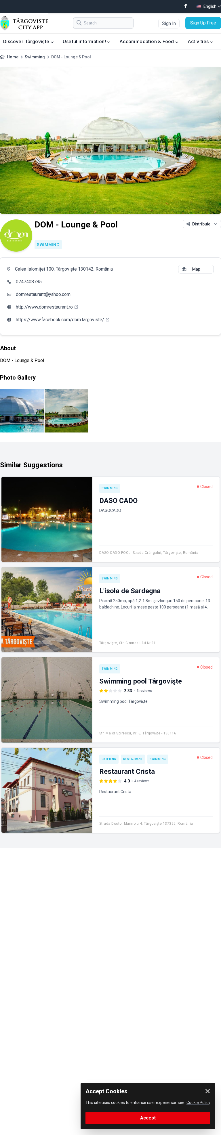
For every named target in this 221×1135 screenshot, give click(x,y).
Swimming (35, 57)
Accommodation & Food (147, 41)
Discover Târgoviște (27, 41)
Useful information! (85, 41)
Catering (109, 759)
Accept (148, 1118)
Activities (199, 41)
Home (12, 57)
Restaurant (133, 759)
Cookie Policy (198, 1102)
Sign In (169, 23)
